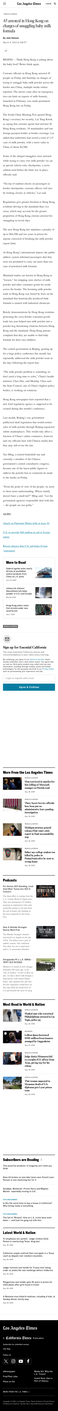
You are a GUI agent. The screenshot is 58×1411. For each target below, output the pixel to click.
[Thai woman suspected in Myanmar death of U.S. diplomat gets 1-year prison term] (12, 1083)
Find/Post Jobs (10, 1377)
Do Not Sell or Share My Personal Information (37, 1404)
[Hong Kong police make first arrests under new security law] (43, 609)
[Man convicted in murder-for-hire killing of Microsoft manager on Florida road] (12, 783)
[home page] (29, 3)
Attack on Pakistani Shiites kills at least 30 (26, 523)
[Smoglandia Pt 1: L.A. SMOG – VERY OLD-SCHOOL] (45, 964)
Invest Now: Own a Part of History (43, 1379)
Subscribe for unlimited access (16, 1344)
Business (28, 1031)
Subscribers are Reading (21, 1159)
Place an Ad (9, 1382)
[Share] (6, 51)
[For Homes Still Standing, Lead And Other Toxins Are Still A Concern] (45, 891)
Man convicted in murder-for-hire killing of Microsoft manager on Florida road (40, 785)
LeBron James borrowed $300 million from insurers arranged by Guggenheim (39, 1038)
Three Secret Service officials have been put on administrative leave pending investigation (39, 807)
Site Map (6, 1349)
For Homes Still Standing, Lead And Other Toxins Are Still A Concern (18, 889)
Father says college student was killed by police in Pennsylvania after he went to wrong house (40, 857)
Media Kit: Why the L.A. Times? (43, 1372)
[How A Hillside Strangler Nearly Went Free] (45, 932)
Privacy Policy (48, 669)
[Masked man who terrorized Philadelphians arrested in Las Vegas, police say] (12, 1015)
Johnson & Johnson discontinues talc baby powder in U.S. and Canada (19, 591)
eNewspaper (9, 1371)
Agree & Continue (29, 687)
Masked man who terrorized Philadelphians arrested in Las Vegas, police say (40, 1017)
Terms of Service (37, 660)
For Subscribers (10, 1199)
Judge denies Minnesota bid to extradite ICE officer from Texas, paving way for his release (39, 1061)
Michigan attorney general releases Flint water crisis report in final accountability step (39, 832)
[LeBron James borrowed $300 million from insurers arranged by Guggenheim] (12, 1037)
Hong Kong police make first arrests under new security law (17, 608)
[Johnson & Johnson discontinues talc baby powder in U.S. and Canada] (43, 592)
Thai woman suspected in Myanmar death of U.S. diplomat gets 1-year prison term (38, 1085)
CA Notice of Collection (11, 1404)
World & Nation (10, 14)
